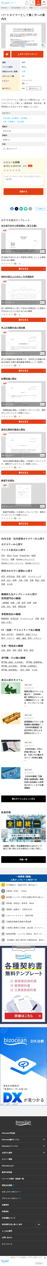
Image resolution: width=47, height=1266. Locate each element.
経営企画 (14, 618)
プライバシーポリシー (10, 1198)
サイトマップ (7, 1244)
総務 (12, 602)
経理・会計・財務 (9, 580)
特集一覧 (23, 859)
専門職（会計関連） (10, 666)
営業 (37, 618)
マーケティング (34, 576)
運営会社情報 (7, 1185)
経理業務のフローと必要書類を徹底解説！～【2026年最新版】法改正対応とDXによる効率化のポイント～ (34, 727)
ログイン (32, 4)
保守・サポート (8, 638)
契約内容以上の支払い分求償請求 (17, 276)
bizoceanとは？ (8, 1165)
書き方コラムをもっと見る (23, 799)
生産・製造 (6, 650)
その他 (10, 584)
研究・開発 (25, 669)
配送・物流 (29, 650)
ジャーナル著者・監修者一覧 (13, 1178)
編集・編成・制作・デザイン (28, 638)
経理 (24, 602)
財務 (29, 602)
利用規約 (5, 1211)
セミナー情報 (7, 1159)
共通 (23, 71)
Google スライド (32, 563)
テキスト (5, 559)
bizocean (4, 8)
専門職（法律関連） (29, 666)
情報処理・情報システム (26, 634)
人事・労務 (23, 580)
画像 (12, 559)
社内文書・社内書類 (10, 118)
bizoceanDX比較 (8, 1133)
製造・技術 (40, 580)
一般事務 (5, 602)
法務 (32, 580)
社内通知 (24, 118)
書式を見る (23, 269)
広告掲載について (8, 1218)
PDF (3, 555)
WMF (33, 555)
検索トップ (33, 8)
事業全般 (22, 606)
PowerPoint (25, 555)
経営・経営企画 (8, 576)
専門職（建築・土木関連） (12, 662)
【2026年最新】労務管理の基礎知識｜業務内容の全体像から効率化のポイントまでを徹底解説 (34, 782)
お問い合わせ (7, 1237)
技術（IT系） (7, 622)
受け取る (39, 1263)
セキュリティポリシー (10, 1191)
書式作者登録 (7, 1172)
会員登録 (38, 4)
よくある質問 (7, 1231)
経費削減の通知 (8, 378)
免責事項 (5, 1204)
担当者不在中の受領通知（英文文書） (19, 225)
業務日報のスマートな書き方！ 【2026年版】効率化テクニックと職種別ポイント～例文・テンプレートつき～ (34, 698)
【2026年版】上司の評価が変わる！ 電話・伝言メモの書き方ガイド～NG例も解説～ (34, 755)
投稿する (23, 192)
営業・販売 (21, 576)
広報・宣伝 (6, 606)
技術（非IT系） (7, 634)
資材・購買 (17, 650)
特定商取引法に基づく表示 (12, 1224)
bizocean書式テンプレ (18, 8)
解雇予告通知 (7, 480)
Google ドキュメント (25, 559)
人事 (18, 602)
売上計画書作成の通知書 (13, 327)
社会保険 (20, 121)
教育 (14, 606)
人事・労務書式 (9, 121)
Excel (15, 555)
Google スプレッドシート (12, 563)
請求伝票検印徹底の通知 (13, 429)
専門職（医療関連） (34, 662)
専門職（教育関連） (10, 669)
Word (9, 555)
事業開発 (5, 618)
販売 (43, 618)
